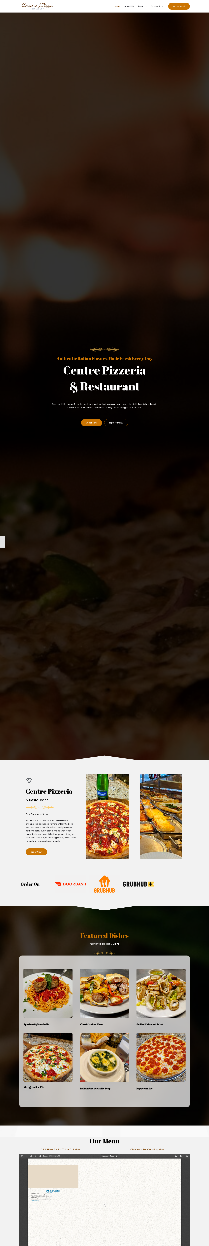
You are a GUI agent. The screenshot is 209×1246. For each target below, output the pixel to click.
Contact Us (157, 6)
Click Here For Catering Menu (147, 1149)
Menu (141, 6)
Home (117, 6)
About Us (129, 6)
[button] (145, 6)
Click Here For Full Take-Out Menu (61, 1149)
